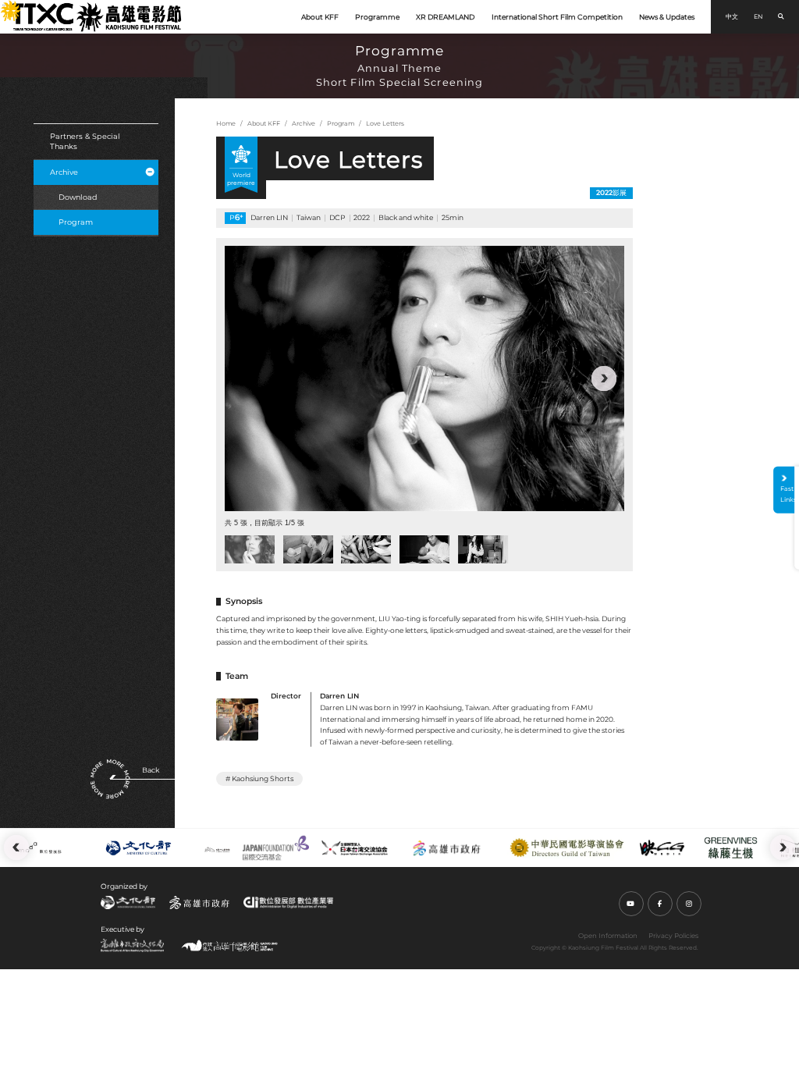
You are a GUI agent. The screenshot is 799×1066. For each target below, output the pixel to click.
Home (226, 123)
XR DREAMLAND (445, 16)
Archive (64, 172)
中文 (732, 16)
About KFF (320, 16)
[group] (424, 378)
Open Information (607, 936)
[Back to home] (96, 16)
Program (76, 222)
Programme (377, 16)
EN (758, 16)
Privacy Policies (673, 936)
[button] (245, 378)
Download (78, 197)
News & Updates (666, 16)
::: (4, 6)
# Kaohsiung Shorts (259, 778)
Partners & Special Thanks (85, 141)
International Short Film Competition (557, 16)
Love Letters (385, 123)
